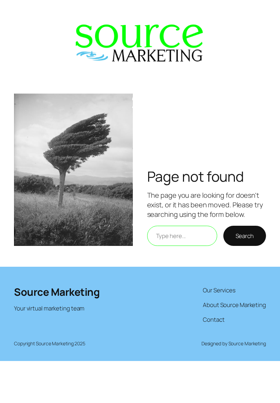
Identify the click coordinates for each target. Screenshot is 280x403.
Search (245, 236)
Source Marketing (56, 292)
